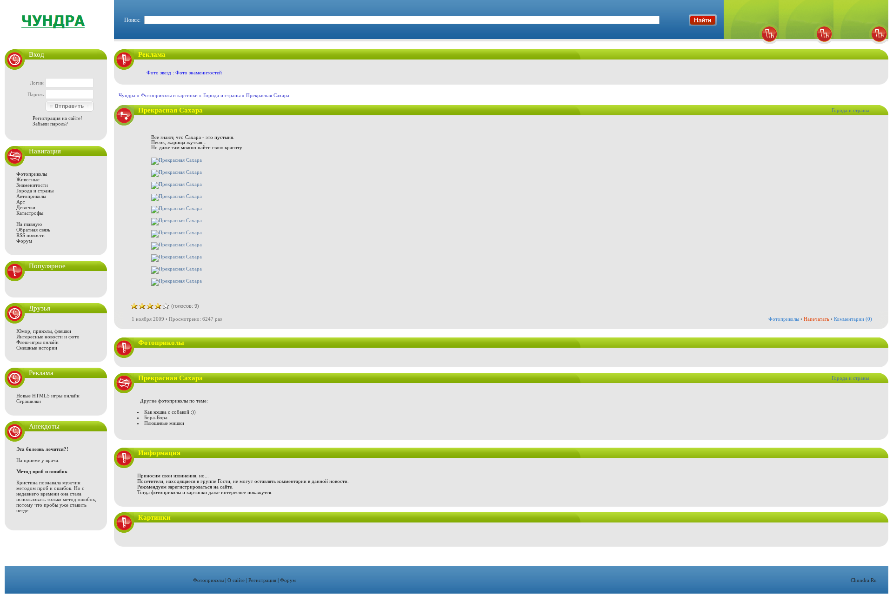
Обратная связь (33, 229)
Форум (24, 241)
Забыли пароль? (50, 123)
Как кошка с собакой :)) (170, 412)
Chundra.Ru (864, 580)
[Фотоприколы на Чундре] (56, 35)
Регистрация (262, 580)
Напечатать (816, 319)
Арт (20, 202)
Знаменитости (32, 185)
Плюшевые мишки (164, 423)
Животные (28, 179)
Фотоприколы (31, 174)
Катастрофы (29, 213)
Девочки (25, 207)
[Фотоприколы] (751, 47)
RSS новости (30, 235)
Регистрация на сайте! (57, 118)
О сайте (236, 580)
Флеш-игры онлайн (37, 342)
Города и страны (34, 190)
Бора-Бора (155, 417)
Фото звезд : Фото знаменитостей (184, 72)
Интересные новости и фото (48, 336)
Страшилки (28, 401)
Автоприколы (31, 196)
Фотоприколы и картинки (169, 95)
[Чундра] (860, 47)
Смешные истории (36, 347)
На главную (29, 224)
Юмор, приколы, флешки (43, 331)
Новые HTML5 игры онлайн (48, 395)
